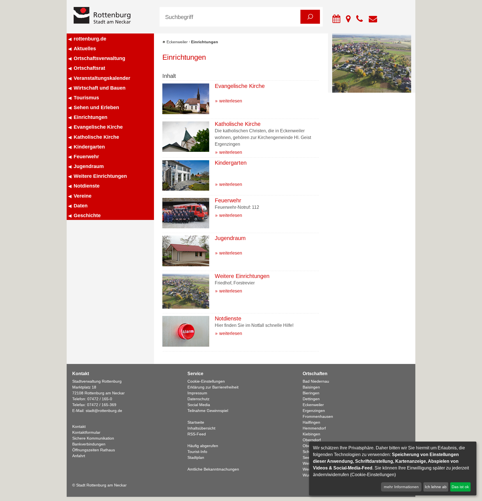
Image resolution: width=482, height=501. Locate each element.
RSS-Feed (196, 434)
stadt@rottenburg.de (104, 410)
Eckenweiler (177, 42)
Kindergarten (89, 147)
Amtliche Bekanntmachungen (213, 469)
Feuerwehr (86, 156)
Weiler (308, 463)
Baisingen (311, 387)
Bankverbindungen (88, 444)
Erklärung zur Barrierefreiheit (212, 387)
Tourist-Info (197, 451)
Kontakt (79, 426)
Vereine (82, 196)
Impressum (197, 393)
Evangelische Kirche (98, 127)
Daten (81, 205)
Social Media (198, 404)
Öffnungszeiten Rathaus (93, 450)
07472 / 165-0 (99, 399)
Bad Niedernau (316, 381)
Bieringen (311, 393)
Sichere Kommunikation (93, 438)
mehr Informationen (401, 487)
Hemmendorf (314, 428)
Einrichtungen (90, 117)
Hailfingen (311, 422)
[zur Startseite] (112, 16)
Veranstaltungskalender (102, 78)
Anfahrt (78, 456)
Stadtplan (195, 457)
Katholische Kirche (96, 137)
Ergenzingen (314, 410)
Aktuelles (85, 48)
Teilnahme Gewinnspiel (207, 410)
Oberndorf (312, 440)
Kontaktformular (86, 432)
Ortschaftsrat (89, 68)
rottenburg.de (90, 39)
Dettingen (311, 399)
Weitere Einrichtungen (100, 176)
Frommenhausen (318, 416)
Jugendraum (89, 166)
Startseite (195, 422)
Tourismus (86, 97)
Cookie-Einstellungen (206, 381)
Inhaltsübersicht (201, 428)
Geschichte (87, 215)
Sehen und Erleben (96, 107)
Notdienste (87, 186)
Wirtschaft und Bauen (100, 88)
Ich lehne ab (436, 487)
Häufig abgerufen (202, 446)
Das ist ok (460, 487)
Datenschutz (198, 399)
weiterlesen (230, 101)
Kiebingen (311, 434)
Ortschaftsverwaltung (99, 58)
